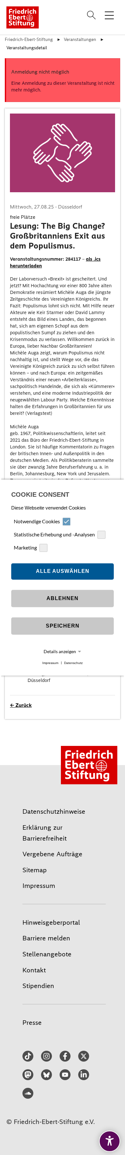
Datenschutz (73, 663)
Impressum (50, 663)
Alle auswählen (62, 571)
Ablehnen (62, 598)
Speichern (62, 626)
